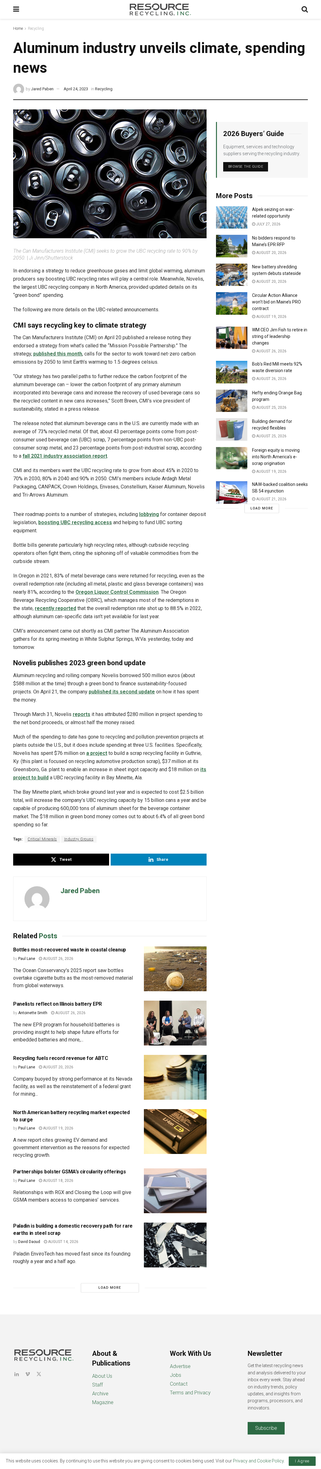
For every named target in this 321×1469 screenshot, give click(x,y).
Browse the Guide (245, 167)
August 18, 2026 (57, 1180)
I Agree (302, 1461)
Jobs (175, 1375)
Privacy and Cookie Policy (258, 1460)
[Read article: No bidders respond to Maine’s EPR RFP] (231, 246)
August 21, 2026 (271, 499)
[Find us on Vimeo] (27, 1374)
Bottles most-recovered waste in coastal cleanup (69, 950)
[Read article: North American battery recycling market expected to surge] (175, 1131)
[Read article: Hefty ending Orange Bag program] (231, 401)
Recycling (36, 28)
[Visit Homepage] (160, 9)
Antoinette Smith (32, 1013)
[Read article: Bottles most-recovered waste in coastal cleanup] (175, 968)
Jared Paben (42, 89)
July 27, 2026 (268, 224)
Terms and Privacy (190, 1393)
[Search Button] (305, 9)
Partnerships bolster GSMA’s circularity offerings (69, 1172)
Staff (97, 1385)
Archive (100, 1394)
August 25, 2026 (271, 407)
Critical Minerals (42, 839)
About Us (102, 1376)
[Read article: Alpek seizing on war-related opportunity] (231, 217)
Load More (109, 1288)
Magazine (102, 1402)
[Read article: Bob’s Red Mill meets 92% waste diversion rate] (231, 372)
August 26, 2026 (57, 958)
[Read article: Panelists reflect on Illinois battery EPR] (175, 1023)
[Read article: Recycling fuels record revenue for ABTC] (175, 1077)
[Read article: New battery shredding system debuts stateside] (231, 275)
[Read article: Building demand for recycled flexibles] (231, 429)
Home (18, 28)
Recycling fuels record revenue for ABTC (60, 1058)
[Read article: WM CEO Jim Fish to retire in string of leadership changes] (231, 338)
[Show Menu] (16, 9)
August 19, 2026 (57, 1128)
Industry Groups (79, 839)
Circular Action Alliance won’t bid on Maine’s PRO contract (276, 302)
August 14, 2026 (62, 1242)
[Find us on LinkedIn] (16, 1374)
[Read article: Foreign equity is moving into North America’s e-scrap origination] (231, 458)
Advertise (180, 1366)
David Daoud (29, 1242)
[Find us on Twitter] (38, 1374)
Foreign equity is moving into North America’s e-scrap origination (276, 457)
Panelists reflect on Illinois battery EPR (57, 1004)
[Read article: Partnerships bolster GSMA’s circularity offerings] (175, 1190)
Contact (178, 1384)
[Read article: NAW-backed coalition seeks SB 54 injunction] (231, 492)
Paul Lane (26, 958)
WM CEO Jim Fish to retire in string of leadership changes (279, 336)
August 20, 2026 (57, 1067)
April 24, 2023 (76, 89)
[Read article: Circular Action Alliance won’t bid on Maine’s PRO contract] (231, 303)
